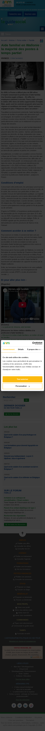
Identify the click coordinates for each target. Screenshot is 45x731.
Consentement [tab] (9, 349)
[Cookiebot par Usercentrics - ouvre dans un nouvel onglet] (32, 343)
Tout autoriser (22, 379)
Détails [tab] (21, 349)
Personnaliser (21, 386)
